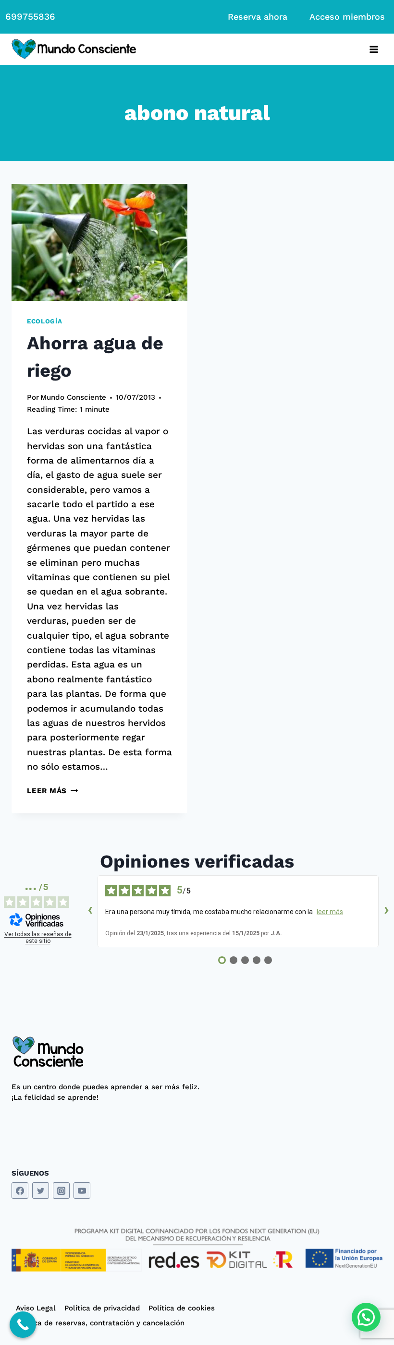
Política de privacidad (102, 1308)
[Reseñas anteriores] (90, 911)
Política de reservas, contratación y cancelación (100, 1323)
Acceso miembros (347, 17)
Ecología (44, 321)
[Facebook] (20, 1190)
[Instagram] (61, 1190)
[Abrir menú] (373, 49)
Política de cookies (181, 1308)
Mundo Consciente (73, 397)
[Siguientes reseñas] (386, 911)
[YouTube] (82, 1190)
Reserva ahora (257, 17)
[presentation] (99, 242)
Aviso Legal (36, 1308)
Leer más (52, 790)
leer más (330, 912)
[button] (366, 1317)
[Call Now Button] (23, 1324)
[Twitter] (40, 1190)
